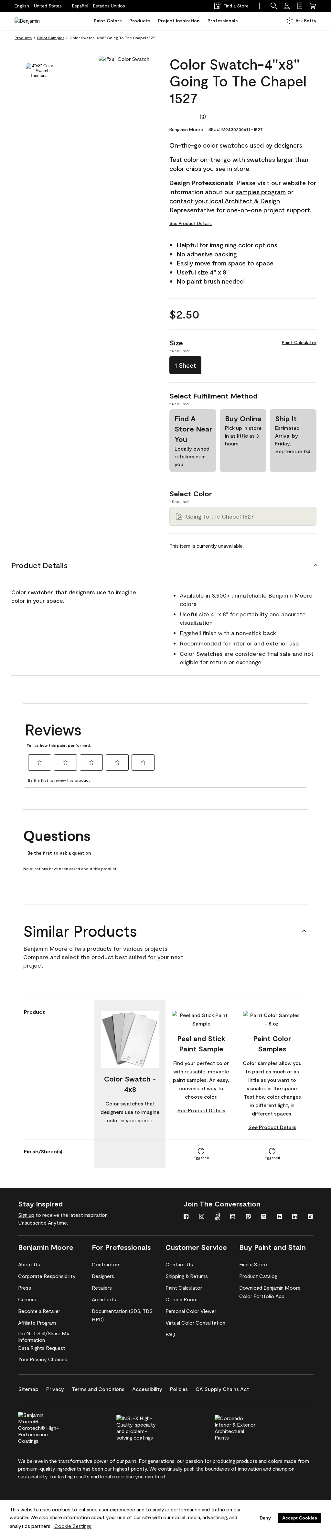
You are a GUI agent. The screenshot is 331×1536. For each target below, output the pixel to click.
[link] (300, 6)
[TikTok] (310, 1217)
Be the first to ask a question (59, 853)
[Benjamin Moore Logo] (35, 20)
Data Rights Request (41, 1348)
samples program (261, 192)
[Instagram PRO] (217, 1217)
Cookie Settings (72, 1526)
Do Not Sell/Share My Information (43, 1336)
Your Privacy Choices (42, 1359)
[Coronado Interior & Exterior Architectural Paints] (246, 1427)
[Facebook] (186, 1217)
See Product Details (190, 223)
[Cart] (312, 6)
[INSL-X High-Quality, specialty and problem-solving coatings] (147, 1427)
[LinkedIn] (294, 1217)
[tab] (40, 70)
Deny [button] (265, 1517)
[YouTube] (232, 1217)
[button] (98, 6)
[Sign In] (287, 6)
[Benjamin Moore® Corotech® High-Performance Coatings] (49, 1426)
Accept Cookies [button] (299, 1517)
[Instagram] (201, 1217)
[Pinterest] (248, 1217)
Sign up (26, 1215)
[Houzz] (279, 1217)
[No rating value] (184, 116)
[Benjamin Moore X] (263, 1217)
